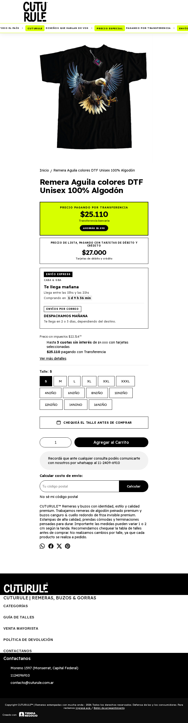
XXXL (125, 381)
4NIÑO (50, 393)
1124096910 (20, 675)
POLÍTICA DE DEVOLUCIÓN (28, 640)
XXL (106, 381)
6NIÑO (74, 393)
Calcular (134, 486)
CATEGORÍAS (15, 606)
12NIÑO (51, 405)
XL (89, 381)
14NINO (75, 405)
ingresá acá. (84, 708)
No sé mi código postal (59, 497)
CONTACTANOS (17, 651)
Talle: (46, 371)
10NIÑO (121, 393)
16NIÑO (100, 405)
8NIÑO (97, 393)
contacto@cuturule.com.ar (32, 682)
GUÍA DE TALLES (18, 617)
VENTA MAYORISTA (20, 628)
